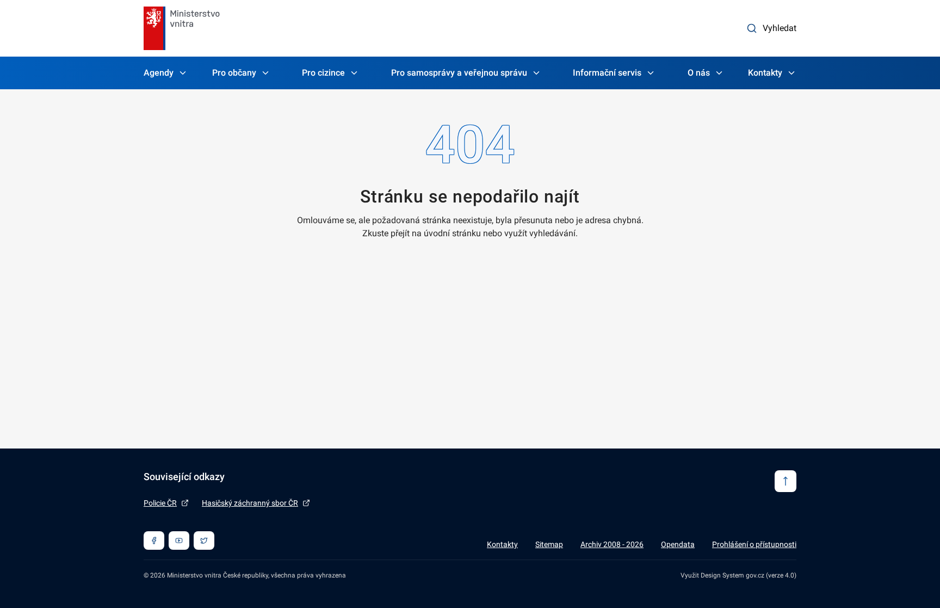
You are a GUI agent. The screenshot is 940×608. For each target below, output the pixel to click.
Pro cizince (323, 72)
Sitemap (549, 544)
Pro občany (234, 72)
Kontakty (765, 72)
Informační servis (607, 72)
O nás (699, 72)
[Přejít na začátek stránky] (785, 481)
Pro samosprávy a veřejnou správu (459, 72)
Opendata (678, 544)
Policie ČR (160, 503)
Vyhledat (779, 28)
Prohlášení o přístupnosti (754, 544)
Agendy (159, 72)
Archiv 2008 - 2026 (612, 544)
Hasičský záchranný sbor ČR (250, 503)
